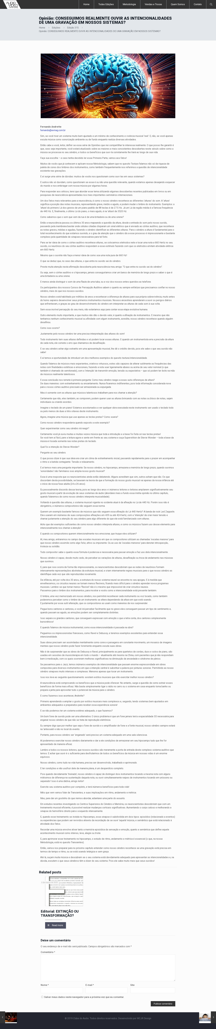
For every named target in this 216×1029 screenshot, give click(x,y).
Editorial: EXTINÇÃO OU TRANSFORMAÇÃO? (60, 913)
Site (132, 985)
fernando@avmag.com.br (53, 130)
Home (42, 27)
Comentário (48, 952)
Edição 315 (73, 27)
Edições (56, 27)
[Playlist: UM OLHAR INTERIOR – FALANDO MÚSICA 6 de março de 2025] (8, 1017)
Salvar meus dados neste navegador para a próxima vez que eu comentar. (84, 997)
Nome (45, 985)
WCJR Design (144, 1018)
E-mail (90, 985)
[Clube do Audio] (12, 4)
